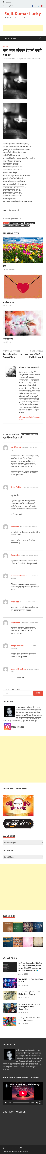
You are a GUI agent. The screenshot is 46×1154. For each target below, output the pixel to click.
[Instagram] (35, 6)
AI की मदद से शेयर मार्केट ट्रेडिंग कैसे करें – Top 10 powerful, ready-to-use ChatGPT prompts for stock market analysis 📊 (30, 966)
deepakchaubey (17, 645)
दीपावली (23, 225)
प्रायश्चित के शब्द (8, 302)
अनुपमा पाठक (15, 622)
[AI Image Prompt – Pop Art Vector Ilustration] (10, 1018)
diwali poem (29, 223)
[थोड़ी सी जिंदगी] (23, 324)
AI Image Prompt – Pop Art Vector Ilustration (29, 1019)
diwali (21, 223)
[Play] (6, 1102)
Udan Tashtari (16, 487)
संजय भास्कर (15, 526)
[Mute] (37, 1102)
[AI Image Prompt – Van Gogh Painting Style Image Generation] (10, 1004)
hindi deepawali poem (11, 225)
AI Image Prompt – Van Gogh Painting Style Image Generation (29, 1006)
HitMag (25, 1151)
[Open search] (40, 38)
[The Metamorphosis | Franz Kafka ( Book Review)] (10, 992)
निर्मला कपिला (15, 555)
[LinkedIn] (38, 6)
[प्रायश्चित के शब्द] (23, 287)
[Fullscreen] (40, 1102)
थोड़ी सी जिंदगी (8, 339)
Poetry (5, 46)
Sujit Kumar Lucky (22, 13)
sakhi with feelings (18, 669)
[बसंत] (23, 251)
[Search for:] (23, 693)
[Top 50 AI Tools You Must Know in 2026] (10, 979)
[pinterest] (42, 6)
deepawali (14, 223)
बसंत (4, 266)
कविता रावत (15, 602)
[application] (23, 1093)
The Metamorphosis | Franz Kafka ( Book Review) (29, 993)
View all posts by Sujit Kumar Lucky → (29, 418)
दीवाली (27, 225)
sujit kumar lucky (18, 576)
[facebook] (32, 6)
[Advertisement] (24, 28)
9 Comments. (36, 59)
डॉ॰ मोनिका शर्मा (16, 447)
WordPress (15, 1151)
